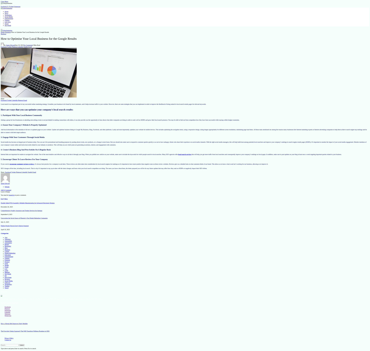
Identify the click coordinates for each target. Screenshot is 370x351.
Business (3, 34)
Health (7, 265)
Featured (7, 260)
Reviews (7, 279)
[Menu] (1, 29)
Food (6, 263)
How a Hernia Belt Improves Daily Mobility (14, 323)
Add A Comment (6, 190)
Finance (7, 262)
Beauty (7, 244)
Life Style (8, 22)
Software (7, 283)
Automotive (8, 243)
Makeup (7, 272)
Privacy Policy (9, 338)
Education (8, 255)
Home (6, 11)
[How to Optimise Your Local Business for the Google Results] (39, 97)
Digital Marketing (10, 253)
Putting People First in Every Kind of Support (15, 226)
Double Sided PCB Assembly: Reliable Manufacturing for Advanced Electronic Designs (28, 203)
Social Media (9, 17)
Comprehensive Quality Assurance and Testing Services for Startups (21, 210)
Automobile (8, 241)
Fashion (7, 20)
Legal (6, 270)
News (6, 13)
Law (6, 269)
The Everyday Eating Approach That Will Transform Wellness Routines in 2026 (25, 331)
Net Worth (8, 25)
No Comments (28, 45)
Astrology (8, 239)
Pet (6, 276)
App (6, 237)
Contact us (8, 340)
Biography (8, 246)
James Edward (10, 45)
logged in (11, 195)
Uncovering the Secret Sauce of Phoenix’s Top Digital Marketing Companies (24, 218)
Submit (22, 345)
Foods (6, 267)
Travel (6, 24)
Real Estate (8, 277)
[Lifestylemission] (6, 8)
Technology (8, 15)
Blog (6, 248)
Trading (7, 286)
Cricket (7, 251)
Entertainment (9, 18)
